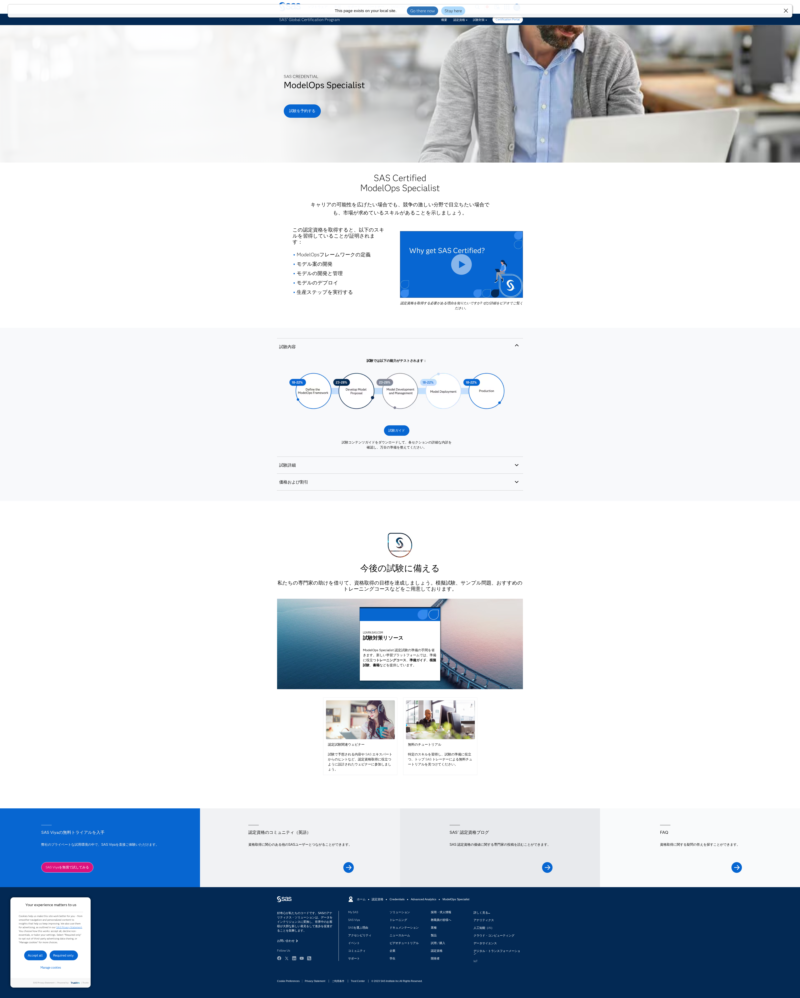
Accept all (35, 955)
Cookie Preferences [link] (288, 981)
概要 (444, 20)
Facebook (279, 958)
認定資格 (459, 20)
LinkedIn (294, 958)
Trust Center (358, 981)
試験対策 (479, 20)
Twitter (287, 958)
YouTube (302, 958)
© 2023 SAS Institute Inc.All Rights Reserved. (396, 981)
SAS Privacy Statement (69, 927)
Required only (63, 955)
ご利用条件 (338, 981)
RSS (309, 958)
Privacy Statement (315, 981)
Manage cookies (50, 967)
